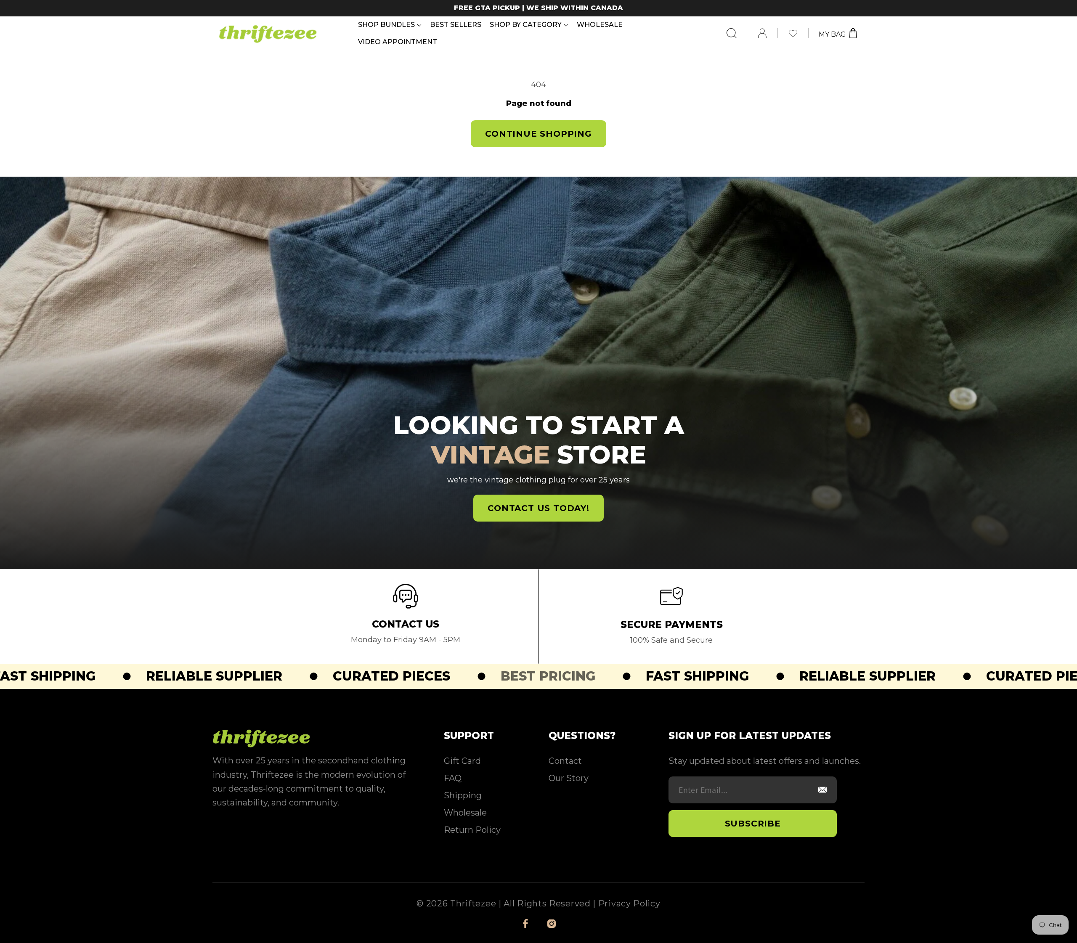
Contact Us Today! (538, 508)
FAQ (453, 778)
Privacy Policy (629, 903)
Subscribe (753, 824)
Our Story (569, 778)
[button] (390, 24)
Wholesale (465, 813)
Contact (565, 761)
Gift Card (462, 761)
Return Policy (472, 830)
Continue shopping (538, 134)
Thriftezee (473, 903)
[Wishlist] (798, 33)
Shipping (463, 795)
